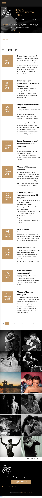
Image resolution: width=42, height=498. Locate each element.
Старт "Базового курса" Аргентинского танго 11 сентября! (27, 143)
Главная (5, 39)
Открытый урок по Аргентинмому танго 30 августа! (27, 195)
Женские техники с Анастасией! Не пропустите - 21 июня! (26, 273)
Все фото (33, 459)
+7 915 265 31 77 (21, 32)
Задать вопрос (21, 482)
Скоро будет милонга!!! (27, 56)
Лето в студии (23, 229)
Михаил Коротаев (26, 492)
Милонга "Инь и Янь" (26, 248)
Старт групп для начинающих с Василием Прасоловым (28, 83)
